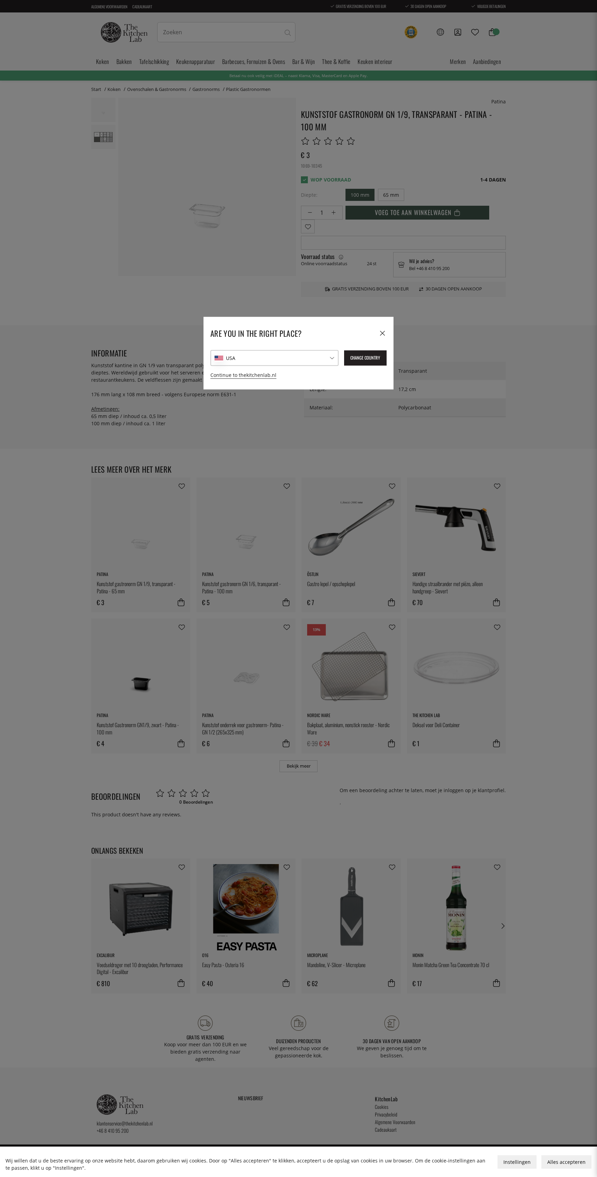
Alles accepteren (566, 1162)
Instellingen (517, 1162)
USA (230, 358)
